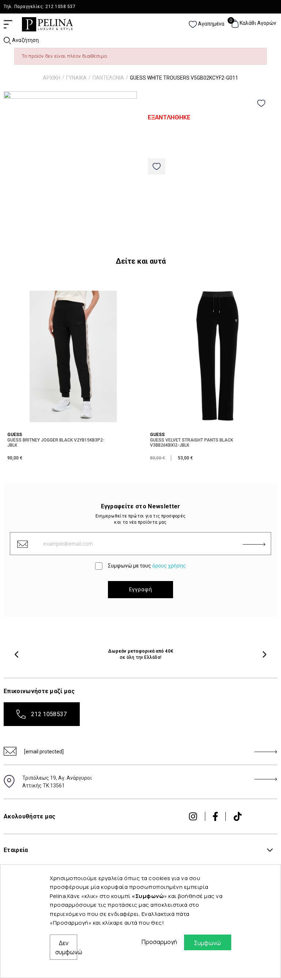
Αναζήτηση (25, 40)
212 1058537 (49, 714)
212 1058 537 (60, 6)
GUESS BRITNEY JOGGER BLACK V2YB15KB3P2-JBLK (56, 443)
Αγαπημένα (210, 24)
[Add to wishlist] (261, 103)
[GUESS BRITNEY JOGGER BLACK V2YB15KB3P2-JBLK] (73, 356)
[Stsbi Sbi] (193, 816)
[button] (16, 654)
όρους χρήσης (169, 566)
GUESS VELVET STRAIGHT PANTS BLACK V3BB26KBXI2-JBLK (191, 443)
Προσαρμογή (157, 942)
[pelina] (47, 24)
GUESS (14, 434)
